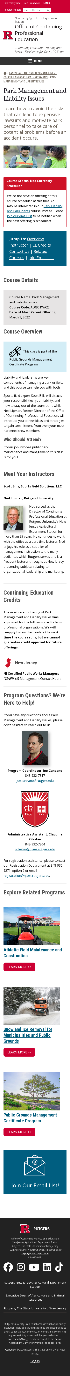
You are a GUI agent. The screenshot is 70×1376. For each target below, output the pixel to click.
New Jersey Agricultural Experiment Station (36, 19)
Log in (35, 1361)
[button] (19, 967)
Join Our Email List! (35, 1185)
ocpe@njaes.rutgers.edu (35, 1253)
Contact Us (19, 251)
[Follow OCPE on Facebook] (9, 1267)
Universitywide (13, 3)
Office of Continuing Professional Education (38, 32)
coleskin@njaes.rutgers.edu (35, 849)
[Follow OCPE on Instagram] (21, 1267)
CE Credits (41, 245)
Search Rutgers (13, 9)
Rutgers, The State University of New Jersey (35, 1308)
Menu (38, 61)
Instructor (18, 245)
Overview (35, 238)
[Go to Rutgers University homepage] (8, 35)
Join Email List (41, 257)
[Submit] (48, 10)
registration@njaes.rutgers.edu (26, 875)
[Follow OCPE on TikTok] (59, 1267)
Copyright (10, 1349)
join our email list (19, 216)
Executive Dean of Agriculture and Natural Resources (35, 1297)
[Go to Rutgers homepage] (35, 1232)
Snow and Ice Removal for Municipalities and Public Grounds (28, 1035)
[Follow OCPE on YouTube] (34, 1267)
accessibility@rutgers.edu (22, 1339)
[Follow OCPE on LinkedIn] (47, 1267)
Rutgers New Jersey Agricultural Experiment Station (35, 1284)
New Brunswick (32, 3)
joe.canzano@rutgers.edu (35, 780)
